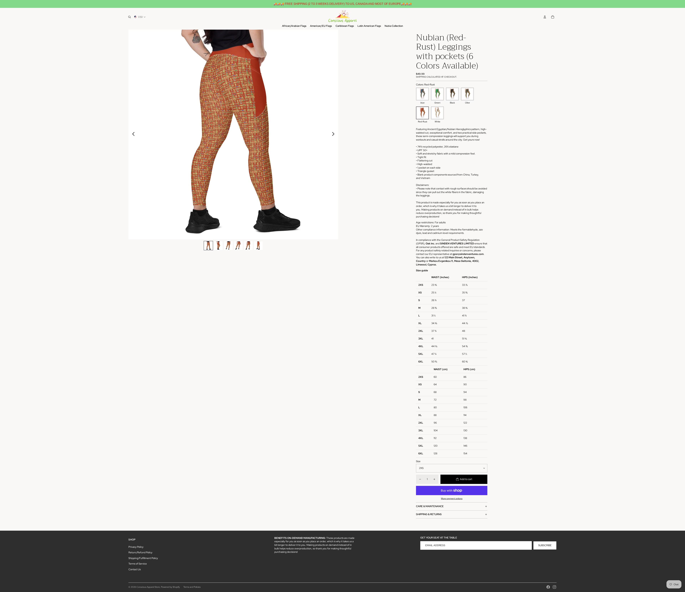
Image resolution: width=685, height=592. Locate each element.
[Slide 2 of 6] (218, 245)
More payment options (451, 498)
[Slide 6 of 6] (258, 245)
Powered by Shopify (170, 587)
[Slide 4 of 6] (238, 245)
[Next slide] (334, 134)
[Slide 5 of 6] (248, 245)
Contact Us (134, 569)
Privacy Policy (135, 546)
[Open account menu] (545, 17)
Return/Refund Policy (140, 552)
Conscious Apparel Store (148, 587)
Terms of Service (137, 563)
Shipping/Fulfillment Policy (143, 558)
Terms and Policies (192, 587)
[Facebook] (548, 587)
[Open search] (129, 17)
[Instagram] (554, 587)
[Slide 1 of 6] (208, 245)
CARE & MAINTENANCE (430, 506)
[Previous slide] (132, 134)
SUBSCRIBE (545, 545)
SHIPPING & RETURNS (429, 514)
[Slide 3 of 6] (228, 245)
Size (418, 461)
